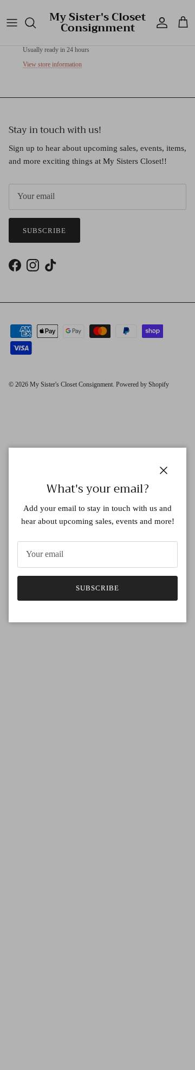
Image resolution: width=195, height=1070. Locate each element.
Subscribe (97, 588)
